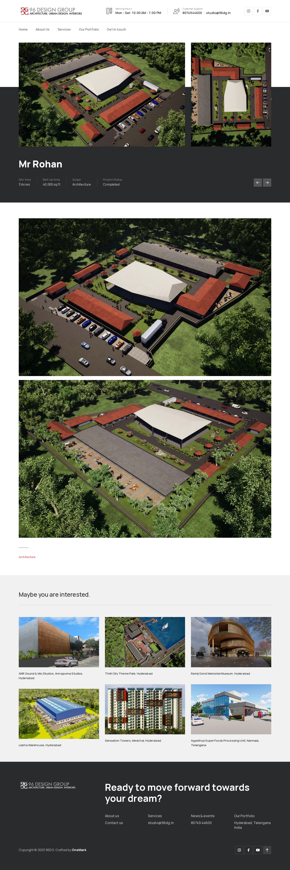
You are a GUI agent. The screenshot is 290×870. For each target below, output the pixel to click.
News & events (202, 816)
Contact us (114, 823)
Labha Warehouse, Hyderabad (40, 745)
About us (112, 816)
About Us (43, 29)
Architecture (27, 557)
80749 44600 (201, 823)
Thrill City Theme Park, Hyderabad (128, 673)
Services (64, 29)
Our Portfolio (89, 29)
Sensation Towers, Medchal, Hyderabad (133, 740)
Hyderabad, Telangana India (252, 825)
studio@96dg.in (161, 823)
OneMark (79, 850)
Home (23, 29)
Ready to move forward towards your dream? (177, 793)
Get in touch (116, 29)
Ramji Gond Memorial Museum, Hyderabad (220, 673)
